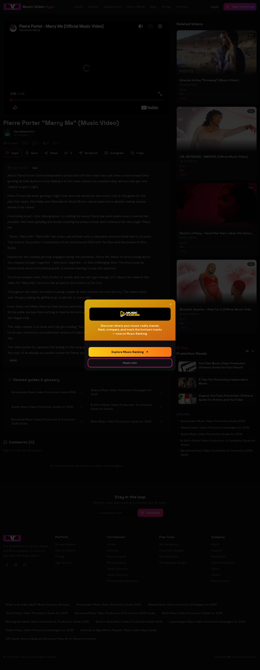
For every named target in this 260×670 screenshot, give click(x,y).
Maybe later (130, 362)
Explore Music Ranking (128, 352)
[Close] (170, 304)
